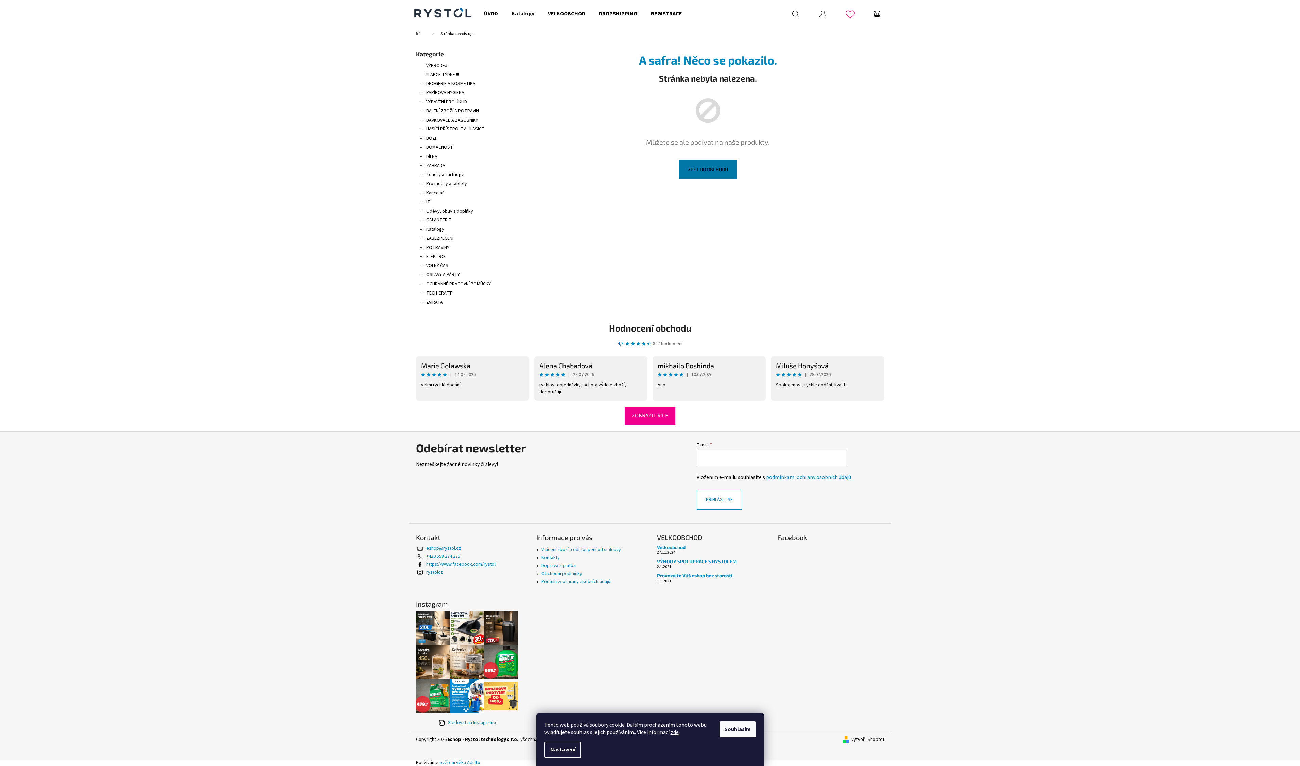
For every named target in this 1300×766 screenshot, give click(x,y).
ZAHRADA (435, 165)
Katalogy (435, 229)
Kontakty (550, 557)
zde (675, 732)
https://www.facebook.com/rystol (461, 564)
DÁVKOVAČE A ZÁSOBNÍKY (452, 120)
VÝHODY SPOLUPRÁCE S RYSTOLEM (697, 561)
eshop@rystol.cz (443, 548)
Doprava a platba (558, 565)
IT (428, 202)
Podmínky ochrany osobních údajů (575, 581)
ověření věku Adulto (459, 762)
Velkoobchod (671, 547)
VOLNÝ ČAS (437, 265)
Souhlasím (738, 729)
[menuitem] (491, 13)
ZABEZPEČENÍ (439, 238)
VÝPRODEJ (436, 65)
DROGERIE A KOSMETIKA (450, 83)
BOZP (432, 138)
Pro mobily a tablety (446, 183)
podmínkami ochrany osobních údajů (808, 477)
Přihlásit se (719, 499)
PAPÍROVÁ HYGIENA (445, 92)
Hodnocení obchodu (650, 328)
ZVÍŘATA (434, 302)
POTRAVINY (437, 247)
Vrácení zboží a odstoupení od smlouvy (581, 549)
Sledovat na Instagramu (472, 722)
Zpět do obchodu (708, 169)
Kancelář (435, 193)
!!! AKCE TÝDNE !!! (442, 74)
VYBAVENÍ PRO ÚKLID (446, 102)
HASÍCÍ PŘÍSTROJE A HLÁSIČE (455, 129)
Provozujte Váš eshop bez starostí (694, 575)
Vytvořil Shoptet (867, 739)
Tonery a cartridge (445, 174)
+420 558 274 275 (443, 556)
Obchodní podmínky (561, 573)
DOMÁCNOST (439, 147)
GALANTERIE (438, 220)
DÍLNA (431, 156)
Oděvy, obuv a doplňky (449, 211)
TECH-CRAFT (439, 293)
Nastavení (562, 749)
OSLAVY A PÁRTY (443, 274)
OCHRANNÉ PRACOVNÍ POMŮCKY (458, 284)
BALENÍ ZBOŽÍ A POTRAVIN (452, 111)
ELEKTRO (435, 256)
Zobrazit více (650, 416)
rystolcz (434, 572)
